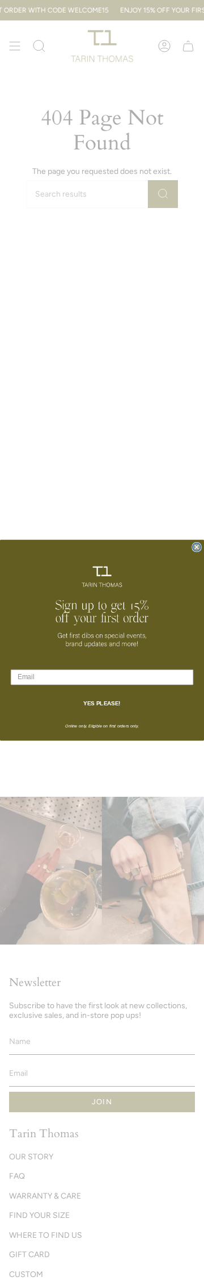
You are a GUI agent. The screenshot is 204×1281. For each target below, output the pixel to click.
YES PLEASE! (102, 703)
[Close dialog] (197, 547)
